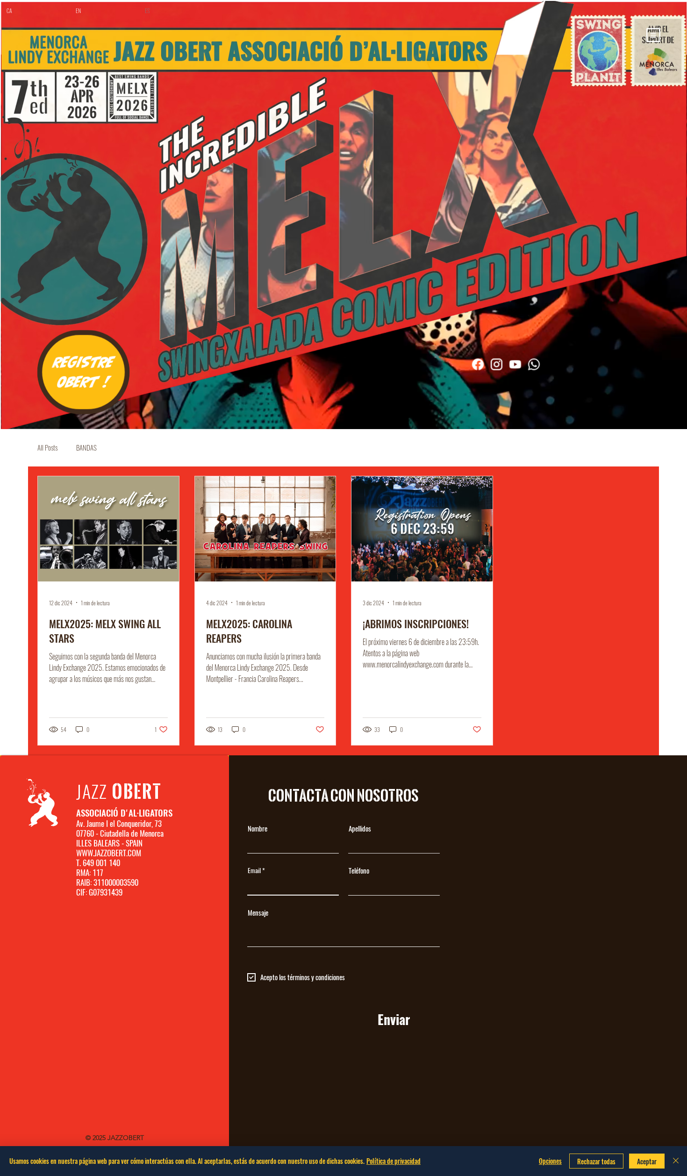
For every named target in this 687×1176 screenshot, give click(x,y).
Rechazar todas (596, 1161)
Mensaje (258, 913)
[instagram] (496, 364)
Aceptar (647, 1161)
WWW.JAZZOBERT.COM (108, 853)
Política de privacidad (393, 1161)
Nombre (257, 828)
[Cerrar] (675, 1161)
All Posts (47, 447)
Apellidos (360, 828)
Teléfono (359, 871)
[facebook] (478, 364)
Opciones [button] (550, 1161)
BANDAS (86, 447)
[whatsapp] (534, 364)
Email (254, 871)
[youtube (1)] (515, 364)
